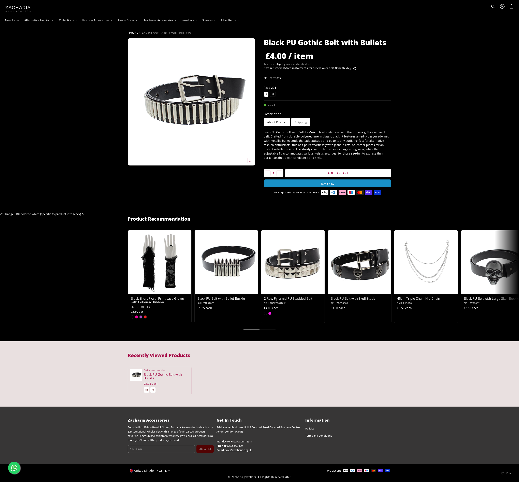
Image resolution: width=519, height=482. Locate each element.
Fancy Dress (126, 20)
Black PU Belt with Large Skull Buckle (491, 298)
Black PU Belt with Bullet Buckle (221, 298)
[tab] (277, 122)
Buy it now (327, 183)
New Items (12, 20)
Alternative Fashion (37, 20)
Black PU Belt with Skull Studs (353, 298)
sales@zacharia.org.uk (238, 450)
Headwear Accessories (158, 20)
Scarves (207, 20)
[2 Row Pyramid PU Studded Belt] (293, 262)
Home (132, 33)
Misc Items (228, 20)
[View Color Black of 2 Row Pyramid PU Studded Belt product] (265, 313)
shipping (280, 64)
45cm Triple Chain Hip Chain (418, 298)
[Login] (502, 6)
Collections (66, 20)
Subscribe (205, 449)
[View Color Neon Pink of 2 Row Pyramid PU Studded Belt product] (269, 313)
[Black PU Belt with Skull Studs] (359, 262)
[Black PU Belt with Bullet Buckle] (226, 262)
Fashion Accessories (95, 20)
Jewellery (188, 20)
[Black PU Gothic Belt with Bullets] (159, 381)
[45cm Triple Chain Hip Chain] (426, 262)
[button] (493, 6)
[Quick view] (132, 290)
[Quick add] (140, 290)
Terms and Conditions (318, 435)
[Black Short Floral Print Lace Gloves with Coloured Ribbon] (159, 262)
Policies (309, 428)
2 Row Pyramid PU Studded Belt (288, 298)
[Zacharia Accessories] (18, 9)
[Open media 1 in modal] (191, 101)
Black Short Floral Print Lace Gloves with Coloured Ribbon (157, 300)
